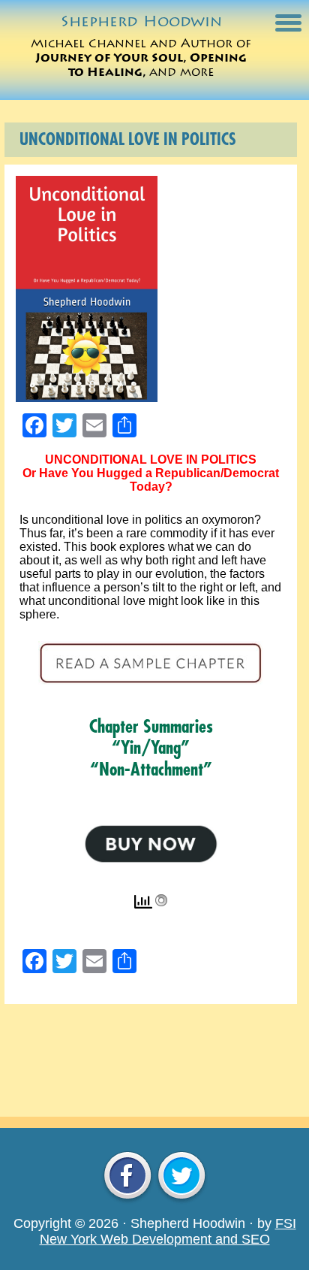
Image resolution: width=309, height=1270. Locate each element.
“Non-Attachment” (151, 769)
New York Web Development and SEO (155, 1239)
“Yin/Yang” (151, 748)
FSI (285, 1223)
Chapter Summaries (151, 727)
